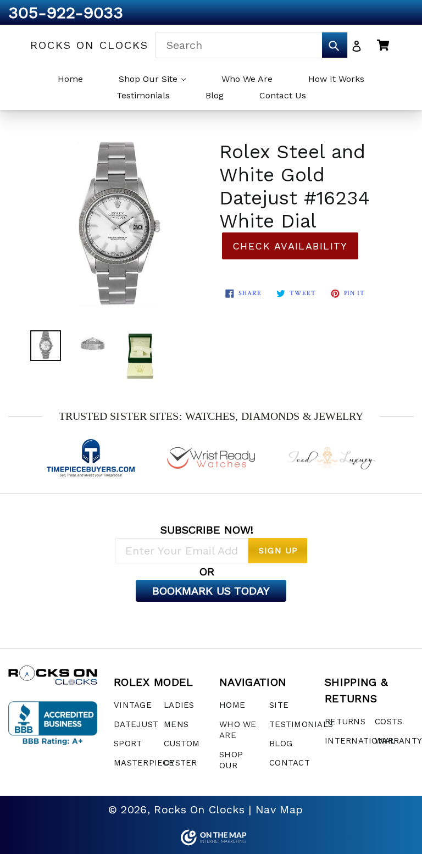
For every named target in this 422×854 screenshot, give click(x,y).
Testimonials (143, 95)
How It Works (336, 79)
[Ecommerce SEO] (211, 838)
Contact (289, 763)
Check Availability (290, 246)
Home (70, 79)
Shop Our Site (149, 79)
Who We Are (247, 79)
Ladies (179, 705)
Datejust (136, 724)
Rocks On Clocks (89, 45)
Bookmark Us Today (211, 590)
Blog (215, 95)
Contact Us (282, 95)
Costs (388, 722)
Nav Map (279, 809)
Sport (128, 743)
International (360, 741)
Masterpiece (144, 763)
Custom (182, 743)
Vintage (133, 705)
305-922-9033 (65, 12)
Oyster (180, 763)
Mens (176, 724)
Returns (345, 722)
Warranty (398, 741)
